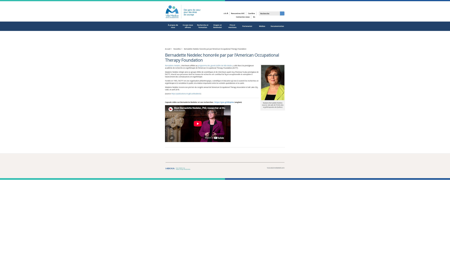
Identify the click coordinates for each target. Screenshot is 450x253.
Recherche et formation (202, 26)
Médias (262, 26)
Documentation (277, 26)
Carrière (251, 13)
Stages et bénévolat (217, 26)
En (254, 17)
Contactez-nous (243, 17)
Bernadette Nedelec (172, 65)
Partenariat (247, 26)
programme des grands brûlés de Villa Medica (215, 65)
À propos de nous (173, 26)
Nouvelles (177, 49)
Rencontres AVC (238, 13)
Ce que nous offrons (188, 26)
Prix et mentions (232, 26)
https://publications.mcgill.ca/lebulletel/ (186, 94)
